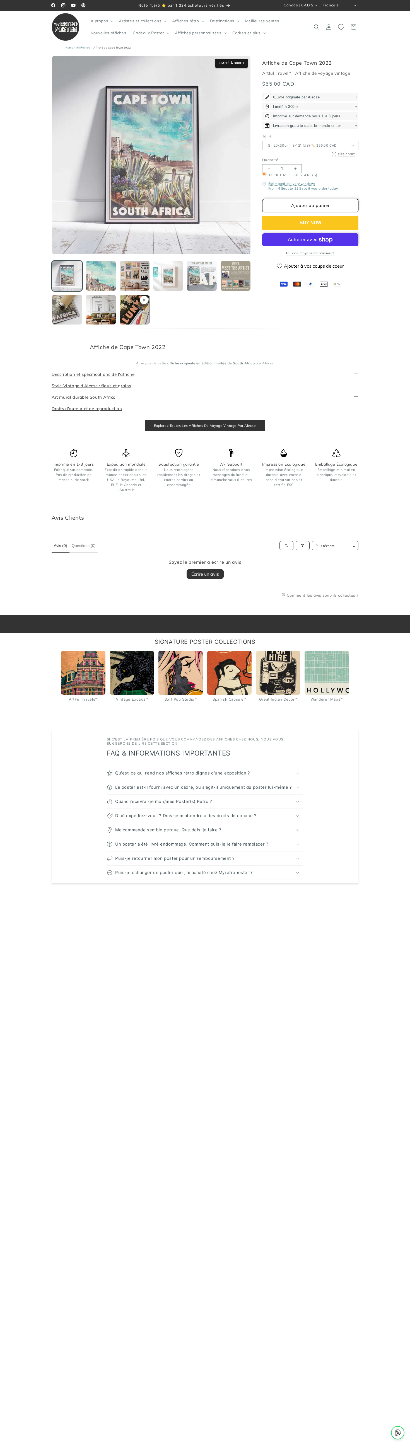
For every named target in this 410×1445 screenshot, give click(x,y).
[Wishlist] (341, 27)
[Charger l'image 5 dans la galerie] (201, 275)
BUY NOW (310, 222)
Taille (266, 136)
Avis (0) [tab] (60, 545)
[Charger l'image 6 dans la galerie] (235, 275)
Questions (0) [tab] (84, 545)
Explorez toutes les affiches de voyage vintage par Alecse (205, 426)
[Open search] (286, 546)
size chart (346, 154)
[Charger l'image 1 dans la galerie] (67, 275)
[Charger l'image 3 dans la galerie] (134, 275)
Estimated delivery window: (291, 183)
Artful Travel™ (277, 73)
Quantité (270, 160)
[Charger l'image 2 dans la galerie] (100, 275)
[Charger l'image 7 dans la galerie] (67, 309)
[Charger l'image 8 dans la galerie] (100, 309)
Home (69, 47)
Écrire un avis (205, 574)
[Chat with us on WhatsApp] (397, 1432)
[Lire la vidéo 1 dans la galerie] (134, 309)
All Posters (83, 47)
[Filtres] (303, 546)
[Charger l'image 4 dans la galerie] (168, 275)
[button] (101, 21)
